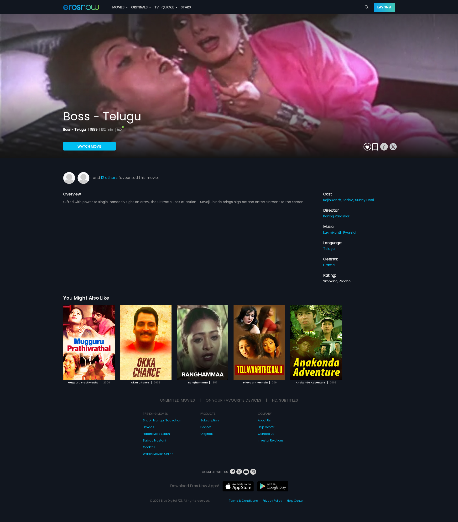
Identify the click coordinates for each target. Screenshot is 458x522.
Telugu (329, 248)
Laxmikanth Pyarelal (339, 232)
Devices (206, 427)
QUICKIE (168, 7)
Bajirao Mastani (154, 440)
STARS (186, 7)
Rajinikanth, (333, 200)
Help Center (266, 427)
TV (156, 7)
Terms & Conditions (243, 501)
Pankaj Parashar (336, 216)
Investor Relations (271, 440)
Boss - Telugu (75, 129)
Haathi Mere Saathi (157, 434)
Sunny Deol (364, 200)
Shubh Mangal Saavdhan (162, 420)
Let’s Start (384, 7)
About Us (264, 420)
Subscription (209, 420)
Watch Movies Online (158, 454)
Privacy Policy (272, 501)
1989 (94, 129)
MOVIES (118, 7)
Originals (206, 434)
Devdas (148, 427)
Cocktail (149, 447)
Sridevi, (349, 200)
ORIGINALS (140, 7)
